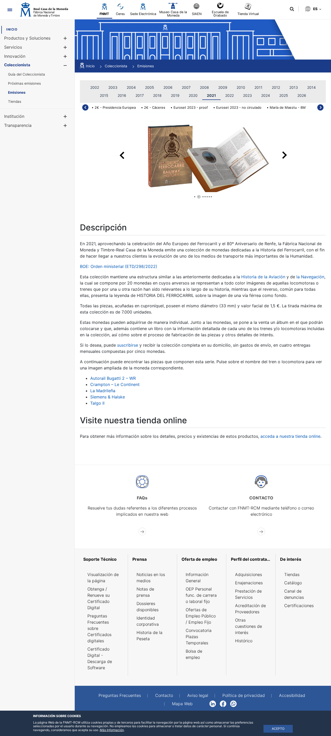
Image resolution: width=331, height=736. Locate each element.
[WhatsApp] (233, 703)
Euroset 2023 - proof (191, 107)
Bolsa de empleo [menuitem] (194, 654)
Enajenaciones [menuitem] (249, 582)
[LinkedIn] (212, 703)
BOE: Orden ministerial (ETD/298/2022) (118, 266)
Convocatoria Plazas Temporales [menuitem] (199, 636)
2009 (222, 87)
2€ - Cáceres (154, 107)
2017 (140, 95)
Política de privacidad (243, 695)
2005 (149, 87)
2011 (258, 87)
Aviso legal (197, 695)
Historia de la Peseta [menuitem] (149, 635)
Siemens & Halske (107, 396)
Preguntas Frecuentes (120, 695)
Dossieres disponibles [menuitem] (148, 606)
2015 (104, 95)
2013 (293, 87)
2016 (122, 95)
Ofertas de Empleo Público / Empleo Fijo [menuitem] (201, 616)
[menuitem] (11, 29)
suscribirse (127, 345)
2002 (94, 87)
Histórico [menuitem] (243, 640)
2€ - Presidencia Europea (115, 107)
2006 (167, 87)
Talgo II (97, 403)
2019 (175, 95)
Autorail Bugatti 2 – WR (113, 378)
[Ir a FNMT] (44, 9)
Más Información (112, 730)
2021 (211, 95)
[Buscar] (292, 9)
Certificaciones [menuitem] (299, 605)
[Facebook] (223, 703)
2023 (247, 95)
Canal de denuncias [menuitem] (294, 594)
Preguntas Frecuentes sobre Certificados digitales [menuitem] (99, 628)
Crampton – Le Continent (115, 384)
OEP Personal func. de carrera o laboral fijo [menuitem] (201, 595)
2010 (241, 87)
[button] (65, 38)
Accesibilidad (292, 695)
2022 (229, 95)
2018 (157, 95)
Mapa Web (182, 703)
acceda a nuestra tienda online (290, 436)
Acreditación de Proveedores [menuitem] (250, 608)
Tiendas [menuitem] (291, 574)
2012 (276, 87)
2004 (131, 87)
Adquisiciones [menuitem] (248, 574)
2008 (204, 87)
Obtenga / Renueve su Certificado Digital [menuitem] (98, 598)
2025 (283, 95)
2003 (112, 87)
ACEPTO (278, 729)
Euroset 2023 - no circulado (238, 107)
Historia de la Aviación (263, 276)
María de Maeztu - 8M (288, 107)
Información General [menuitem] (197, 577)
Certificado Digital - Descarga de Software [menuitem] (99, 658)
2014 (311, 87)
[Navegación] (9, 9)
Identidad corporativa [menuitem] (148, 621)
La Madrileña (102, 390)
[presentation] (85, 107)
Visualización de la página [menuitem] (103, 577)
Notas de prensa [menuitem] (145, 592)
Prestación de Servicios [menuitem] (248, 594)
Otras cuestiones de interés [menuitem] (248, 626)
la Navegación (310, 276)
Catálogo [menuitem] (293, 582)
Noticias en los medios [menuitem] (151, 577)
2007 (186, 87)
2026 (301, 95)
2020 (193, 95)
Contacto (164, 695)
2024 (265, 95)
